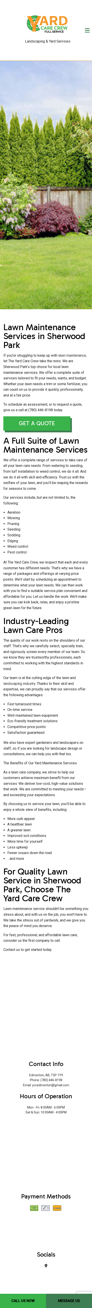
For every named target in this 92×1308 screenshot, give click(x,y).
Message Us (69, 1301)
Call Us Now (23, 1301)
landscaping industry (19, 684)
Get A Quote (37, 423)
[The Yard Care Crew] (47, 23)
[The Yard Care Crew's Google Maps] (46, 1266)
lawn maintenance (72, 356)
